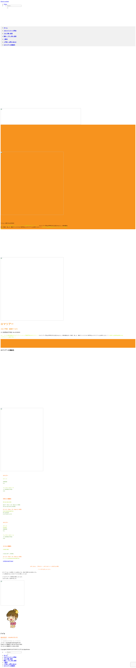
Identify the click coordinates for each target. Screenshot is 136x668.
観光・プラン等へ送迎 (10, 36)
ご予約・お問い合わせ (10, 42)
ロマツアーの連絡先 (9, 45)
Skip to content (5, 1)
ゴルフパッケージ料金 (10, 30)
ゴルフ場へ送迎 (8, 33)
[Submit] (7, 654)
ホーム (6, 27)
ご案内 (6, 39)
